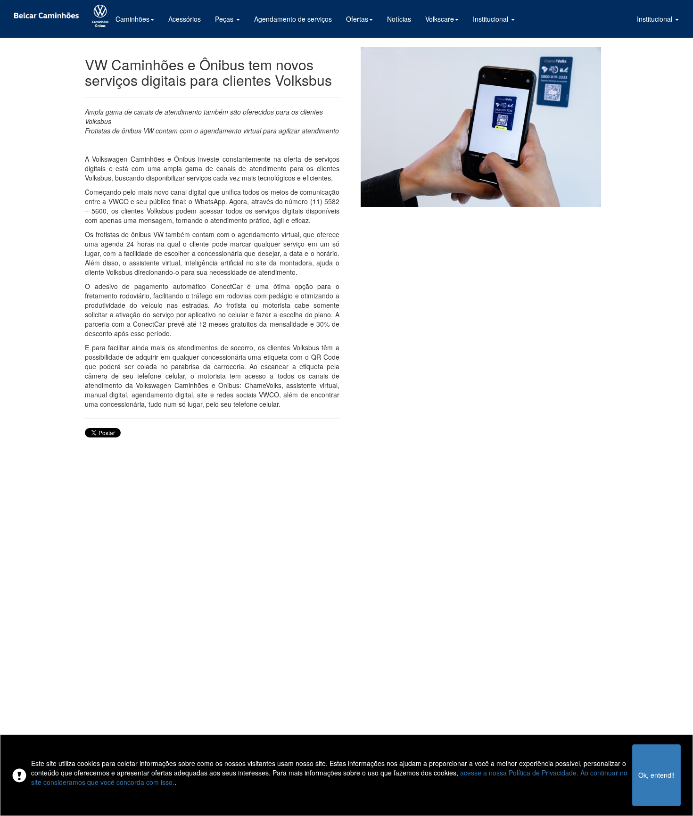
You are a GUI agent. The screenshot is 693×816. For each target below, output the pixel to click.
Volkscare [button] (439, 19)
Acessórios (184, 19)
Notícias (399, 19)
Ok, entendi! (656, 775)
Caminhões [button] (132, 19)
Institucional (491, 19)
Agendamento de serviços (293, 19)
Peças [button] (225, 19)
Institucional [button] (655, 19)
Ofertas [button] (357, 19)
